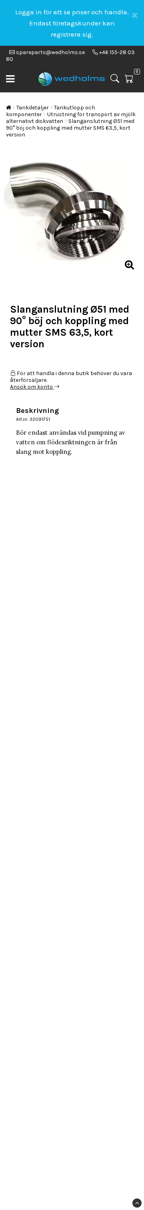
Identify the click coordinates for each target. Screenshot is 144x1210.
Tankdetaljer (32, 107)
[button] (131, 79)
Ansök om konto (32, 386)
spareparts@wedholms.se (50, 52)
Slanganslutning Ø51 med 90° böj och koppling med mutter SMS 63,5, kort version (70, 128)
